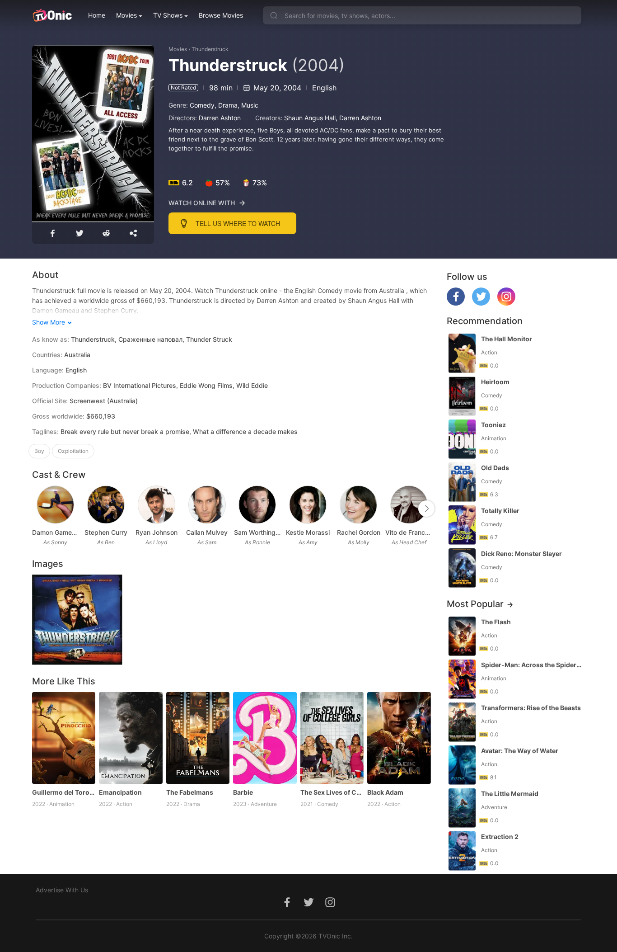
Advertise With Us (62, 890)
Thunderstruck (210, 49)
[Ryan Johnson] (156, 504)
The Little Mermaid (509, 793)
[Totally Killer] (462, 525)
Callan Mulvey (207, 532)
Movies (126, 15)
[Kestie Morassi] (308, 504)
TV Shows (167, 15)
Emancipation (120, 792)
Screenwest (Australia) (104, 401)
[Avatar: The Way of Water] (462, 765)
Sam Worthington (257, 532)
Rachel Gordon (358, 532)
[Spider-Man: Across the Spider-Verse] (462, 679)
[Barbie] (265, 738)
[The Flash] (462, 636)
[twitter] (481, 303)
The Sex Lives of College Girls (332, 792)
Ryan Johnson (157, 532)
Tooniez (493, 425)
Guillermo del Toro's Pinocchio (64, 792)
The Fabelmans (189, 792)
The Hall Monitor (506, 339)
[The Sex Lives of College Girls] (332, 738)
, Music (248, 105)
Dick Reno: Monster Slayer (521, 553)
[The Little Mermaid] (462, 808)
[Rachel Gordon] (358, 504)
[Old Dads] (462, 482)
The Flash (496, 622)
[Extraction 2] (462, 851)
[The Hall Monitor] (462, 353)
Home (96, 15)
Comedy (202, 105)
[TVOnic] (52, 15)
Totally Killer (500, 510)
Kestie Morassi (308, 532)
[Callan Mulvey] (207, 504)
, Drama (226, 105)
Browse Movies (221, 15)
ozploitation (73, 451)
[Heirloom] (462, 396)
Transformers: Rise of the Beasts (531, 708)
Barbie (243, 792)
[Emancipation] (131, 738)
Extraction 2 (500, 836)
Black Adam (385, 792)
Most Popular (475, 604)
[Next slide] (426, 508)
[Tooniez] (462, 439)
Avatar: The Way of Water (519, 750)
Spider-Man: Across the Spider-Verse (532, 665)
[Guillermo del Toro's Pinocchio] (64, 738)
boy (39, 451)
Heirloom (495, 382)
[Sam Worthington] (257, 504)
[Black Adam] (399, 738)
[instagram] (506, 303)
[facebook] (456, 303)
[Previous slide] (38, 508)
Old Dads (495, 467)
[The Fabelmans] (198, 738)
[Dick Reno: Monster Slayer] (462, 568)
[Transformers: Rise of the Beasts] (462, 722)
